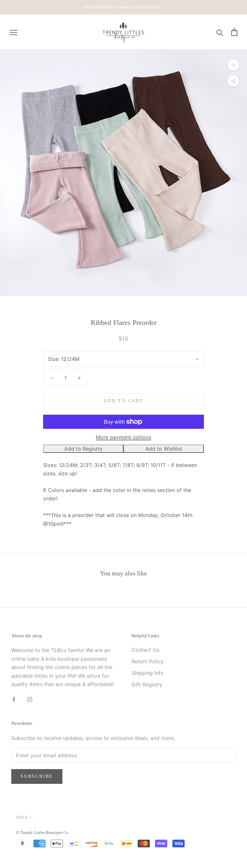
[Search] (219, 32)
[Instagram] (29, 699)
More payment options (123, 437)
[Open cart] (234, 32)
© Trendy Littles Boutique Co (42, 832)
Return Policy (148, 661)
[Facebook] (13, 699)
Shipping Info (148, 673)
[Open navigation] (13, 32)
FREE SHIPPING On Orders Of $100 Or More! (123, 7)
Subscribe (37, 776)
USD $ (21, 817)
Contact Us (145, 650)
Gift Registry (147, 684)
